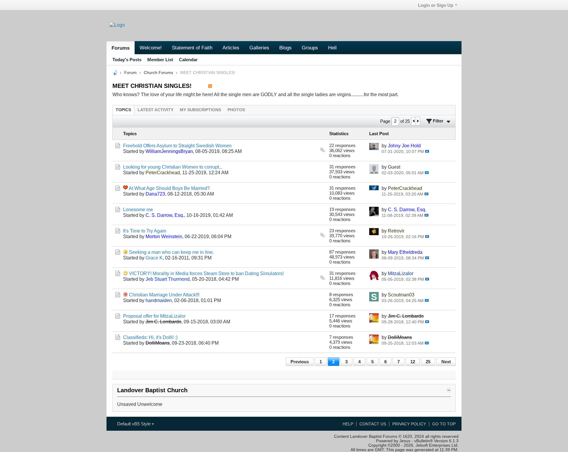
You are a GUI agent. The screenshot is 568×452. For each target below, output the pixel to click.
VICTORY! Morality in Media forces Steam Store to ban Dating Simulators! (206, 273)
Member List (160, 59)
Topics (123, 110)
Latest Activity (155, 110)
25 (428, 361)
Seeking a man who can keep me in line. (171, 252)
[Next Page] (418, 121)
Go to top (444, 424)
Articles (230, 48)
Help (348, 424)
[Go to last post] (427, 151)
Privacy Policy (409, 424)
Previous (300, 361)
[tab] (123, 110)
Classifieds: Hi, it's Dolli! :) (150, 337)
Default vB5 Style (134, 423)
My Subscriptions (200, 110)
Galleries (259, 48)
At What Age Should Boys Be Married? (169, 188)
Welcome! (151, 48)
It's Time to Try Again (144, 230)
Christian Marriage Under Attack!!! (164, 294)
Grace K (154, 257)
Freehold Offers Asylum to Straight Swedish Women (177, 145)
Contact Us (372, 424)
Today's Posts (126, 59)
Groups (310, 48)
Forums (121, 48)
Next (446, 361)
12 (412, 361)
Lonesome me (138, 209)
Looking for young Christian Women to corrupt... (172, 167)
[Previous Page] (414, 121)
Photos (236, 110)
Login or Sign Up (435, 5)
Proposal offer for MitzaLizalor (154, 316)
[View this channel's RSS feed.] (210, 86)
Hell (332, 48)
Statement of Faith (192, 48)
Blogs (285, 48)
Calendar (188, 59)
